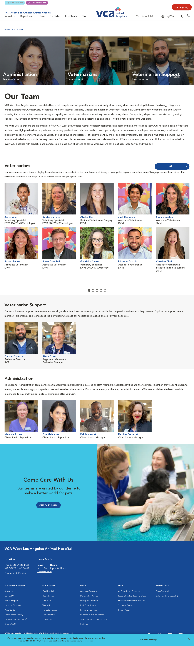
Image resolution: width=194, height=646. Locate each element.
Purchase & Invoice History (92, 615)
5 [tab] (105, 290)
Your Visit (46, 605)
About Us (10, 16)
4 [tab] (101, 290)
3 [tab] (97, 290)
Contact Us (9, 596)
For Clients (71, 16)
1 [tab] (89, 290)
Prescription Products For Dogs (132, 596)
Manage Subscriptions (90, 601)
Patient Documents (88, 610)
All (171, 166)
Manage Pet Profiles (89, 596)
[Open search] (182, 16)
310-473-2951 (20, 573)
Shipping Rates (125, 605)
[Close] (189, 639)
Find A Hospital (11, 601)
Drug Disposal (162, 591)
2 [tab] (93, 290)
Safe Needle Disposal (166, 596)
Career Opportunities (15, 620)
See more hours (44, 572)
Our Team (46, 601)
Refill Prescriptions (88, 605)
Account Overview (88, 591)
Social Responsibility (14, 615)
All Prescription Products (129, 591)
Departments (27, 16)
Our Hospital (48, 591)
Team (42, 16)
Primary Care (16, 3)
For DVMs (55, 16)
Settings (84, 624)
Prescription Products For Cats (131, 601)
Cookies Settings (148, 640)
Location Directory (13, 605)
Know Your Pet (48, 615)
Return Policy (124, 610)
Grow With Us (10, 624)
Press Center (10, 610)
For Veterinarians (49, 610)
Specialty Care (39, 3)
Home (7, 30)
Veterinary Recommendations (93, 619)
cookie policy (33, 641)
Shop (84, 16)
